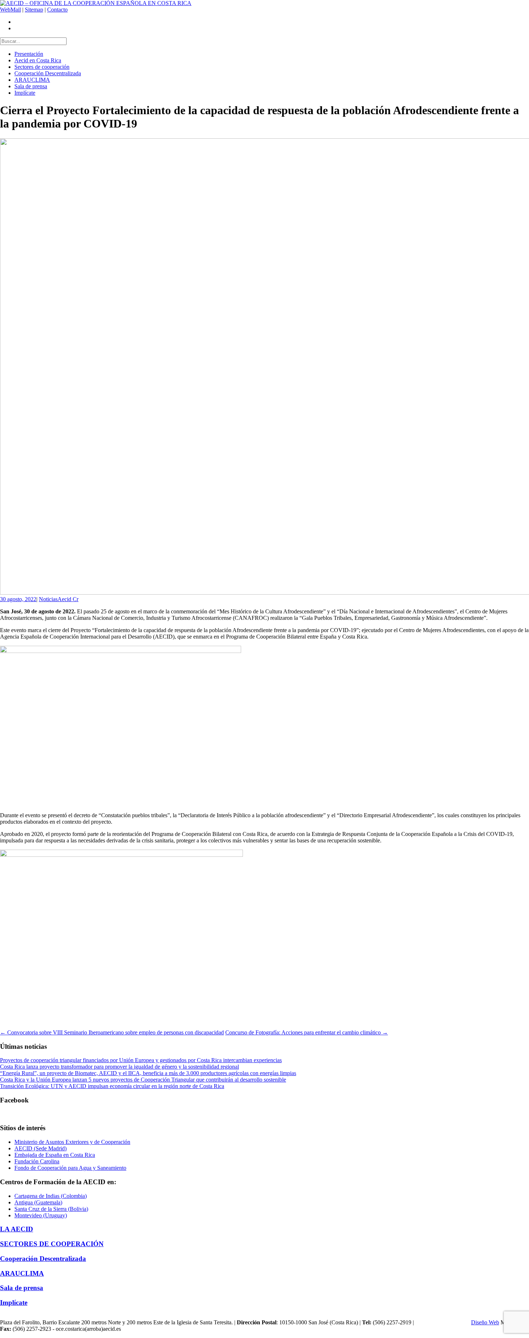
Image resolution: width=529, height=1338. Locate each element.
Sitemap (34, 9)
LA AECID (16, 1229)
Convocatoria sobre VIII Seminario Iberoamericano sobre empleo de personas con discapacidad (112, 1032)
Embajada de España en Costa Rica (54, 1155)
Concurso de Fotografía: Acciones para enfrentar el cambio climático (306, 1032)
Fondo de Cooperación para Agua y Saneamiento (70, 1168)
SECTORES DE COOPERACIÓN (52, 1244)
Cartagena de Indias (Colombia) (50, 1196)
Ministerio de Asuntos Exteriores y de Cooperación (72, 1142)
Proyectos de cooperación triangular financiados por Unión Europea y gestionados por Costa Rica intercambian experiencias (141, 1060)
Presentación (28, 54)
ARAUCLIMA (32, 80)
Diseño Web (485, 1322)
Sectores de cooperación (41, 67)
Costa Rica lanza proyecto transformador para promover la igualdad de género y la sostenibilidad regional (119, 1067)
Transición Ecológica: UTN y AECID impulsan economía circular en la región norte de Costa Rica (112, 1086)
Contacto (57, 9)
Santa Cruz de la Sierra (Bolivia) (51, 1209)
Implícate (24, 93)
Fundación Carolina (36, 1161)
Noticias (48, 599)
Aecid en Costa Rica (37, 60)
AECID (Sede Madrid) (40, 1148)
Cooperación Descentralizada (47, 73)
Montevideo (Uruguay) (40, 1215)
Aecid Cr (68, 599)
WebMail (10, 9)
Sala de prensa (30, 86)
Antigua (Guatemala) (38, 1202)
